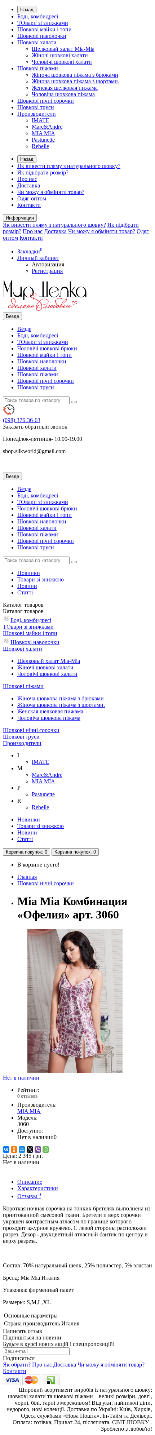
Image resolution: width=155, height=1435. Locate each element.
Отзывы (29, 1196)
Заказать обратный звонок (35, 427)
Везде (24, 329)
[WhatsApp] (46, 1149)
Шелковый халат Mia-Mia (63, 49)
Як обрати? (17, 1364)
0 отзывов (27, 1096)
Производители (36, 114)
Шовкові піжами (37, 68)
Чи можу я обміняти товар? (50, 192)
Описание (29, 1182)
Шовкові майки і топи (44, 29)
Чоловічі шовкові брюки (47, 348)
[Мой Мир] (22, 1149)
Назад (27, 9)
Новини (27, 586)
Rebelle (40, 146)
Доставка (28, 185)
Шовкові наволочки (41, 36)
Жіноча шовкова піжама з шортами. (75, 81)
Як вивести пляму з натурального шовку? (68, 166)
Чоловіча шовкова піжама (63, 94)
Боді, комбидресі (37, 16)
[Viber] (38, 1149)
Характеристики (37, 1188)
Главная (27, 877)
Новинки (28, 573)
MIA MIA (43, 133)
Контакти (29, 205)
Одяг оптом (31, 198)
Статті (25, 592)
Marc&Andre (47, 127)
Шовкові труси (35, 107)
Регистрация (47, 271)
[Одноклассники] (14, 1149)
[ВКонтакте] (6, 1149)
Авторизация (48, 264)
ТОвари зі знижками (42, 23)
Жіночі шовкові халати (60, 55)
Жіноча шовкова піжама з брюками (75, 75)
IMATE (40, 120)
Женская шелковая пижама (65, 88)
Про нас (27, 179)
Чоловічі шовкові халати (62, 62)
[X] (30, 1149)
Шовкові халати (37, 42)
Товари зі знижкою (40, 579)
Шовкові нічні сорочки (45, 101)
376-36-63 (21, 420)
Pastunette (43, 140)
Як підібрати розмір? (42, 172)
